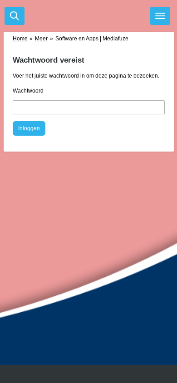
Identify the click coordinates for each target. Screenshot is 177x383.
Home (20, 38)
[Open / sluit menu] (160, 16)
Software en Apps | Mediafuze (91, 38)
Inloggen (29, 128)
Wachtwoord (28, 91)
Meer (41, 38)
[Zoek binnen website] (15, 16)
